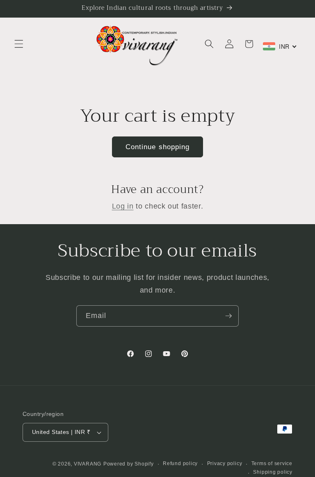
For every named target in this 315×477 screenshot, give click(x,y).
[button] (19, 44)
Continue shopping (158, 146)
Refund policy (180, 463)
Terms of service (271, 463)
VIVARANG (87, 464)
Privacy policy (224, 463)
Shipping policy (272, 472)
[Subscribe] (228, 316)
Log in (123, 206)
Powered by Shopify (128, 464)
